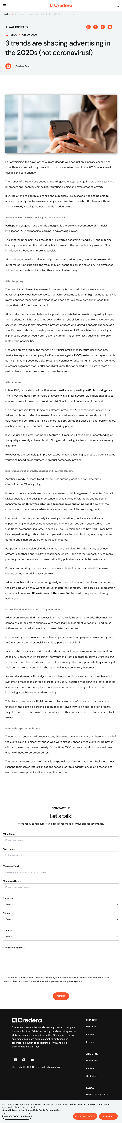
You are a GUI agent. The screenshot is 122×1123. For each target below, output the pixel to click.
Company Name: (12, 881)
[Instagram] (23, 1059)
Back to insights (18, 27)
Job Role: (8, 898)
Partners (90, 1034)
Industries (91, 1026)
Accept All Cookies (85, 1116)
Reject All (108, 1116)
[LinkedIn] (15, 1059)
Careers (90, 1068)
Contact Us (91, 1076)
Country (7, 930)
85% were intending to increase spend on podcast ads (62, 504)
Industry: (8, 913)
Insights (6, 14)
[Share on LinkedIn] (88, 27)
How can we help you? (14, 947)
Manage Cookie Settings (17, 1116)
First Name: (9, 834)
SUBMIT (61, 996)
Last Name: (9, 849)
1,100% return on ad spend (91, 355)
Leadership (91, 1060)
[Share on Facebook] (103, 27)
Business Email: (11, 866)
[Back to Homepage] (61, 5)
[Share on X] (95, 27)
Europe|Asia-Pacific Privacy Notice (43, 1110)
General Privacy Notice (97, 1094)
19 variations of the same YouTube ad (57, 593)
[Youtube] (32, 1059)
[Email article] (110, 27)
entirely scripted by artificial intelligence (85, 390)
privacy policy (74, 981)
